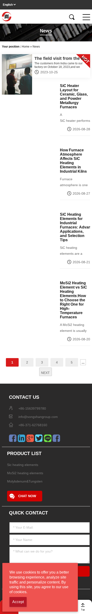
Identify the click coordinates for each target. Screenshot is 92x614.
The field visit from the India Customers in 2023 (61, 59)
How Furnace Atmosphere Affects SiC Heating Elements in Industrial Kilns (73, 160)
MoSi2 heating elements (25, 473)
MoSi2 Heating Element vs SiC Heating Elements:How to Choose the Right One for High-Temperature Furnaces (73, 300)
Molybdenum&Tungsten (24, 481)
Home (25, 46)
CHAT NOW (27, 496)
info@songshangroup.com (38, 417)
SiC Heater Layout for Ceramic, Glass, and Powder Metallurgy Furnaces (74, 96)
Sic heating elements (22, 465)
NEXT (45, 373)
